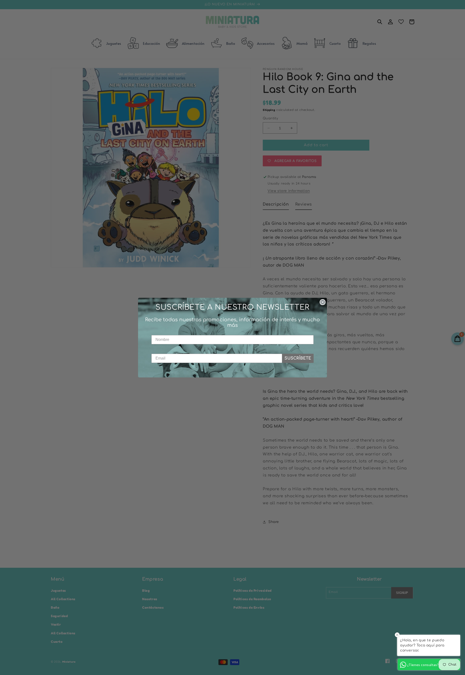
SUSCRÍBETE (298, 358)
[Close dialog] (322, 302)
